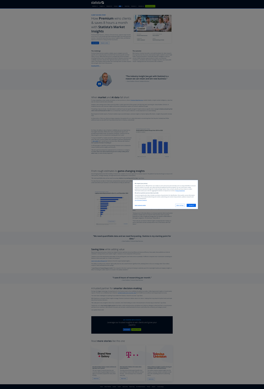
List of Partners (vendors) (141, 200)
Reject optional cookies (140, 205)
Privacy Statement (180, 190)
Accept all (191, 205)
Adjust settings (179, 205)
